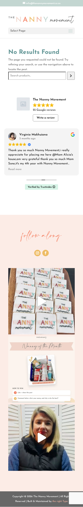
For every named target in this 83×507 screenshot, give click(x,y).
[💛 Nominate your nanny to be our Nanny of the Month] (41, 369)
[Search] (71, 76)
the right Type (60, 501)
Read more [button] (15, 169)
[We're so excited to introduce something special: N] (41, 438)
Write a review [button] (46, 117)
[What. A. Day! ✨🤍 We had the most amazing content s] (41, 301)
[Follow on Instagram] (37, 253)
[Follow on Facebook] (45, 253)
